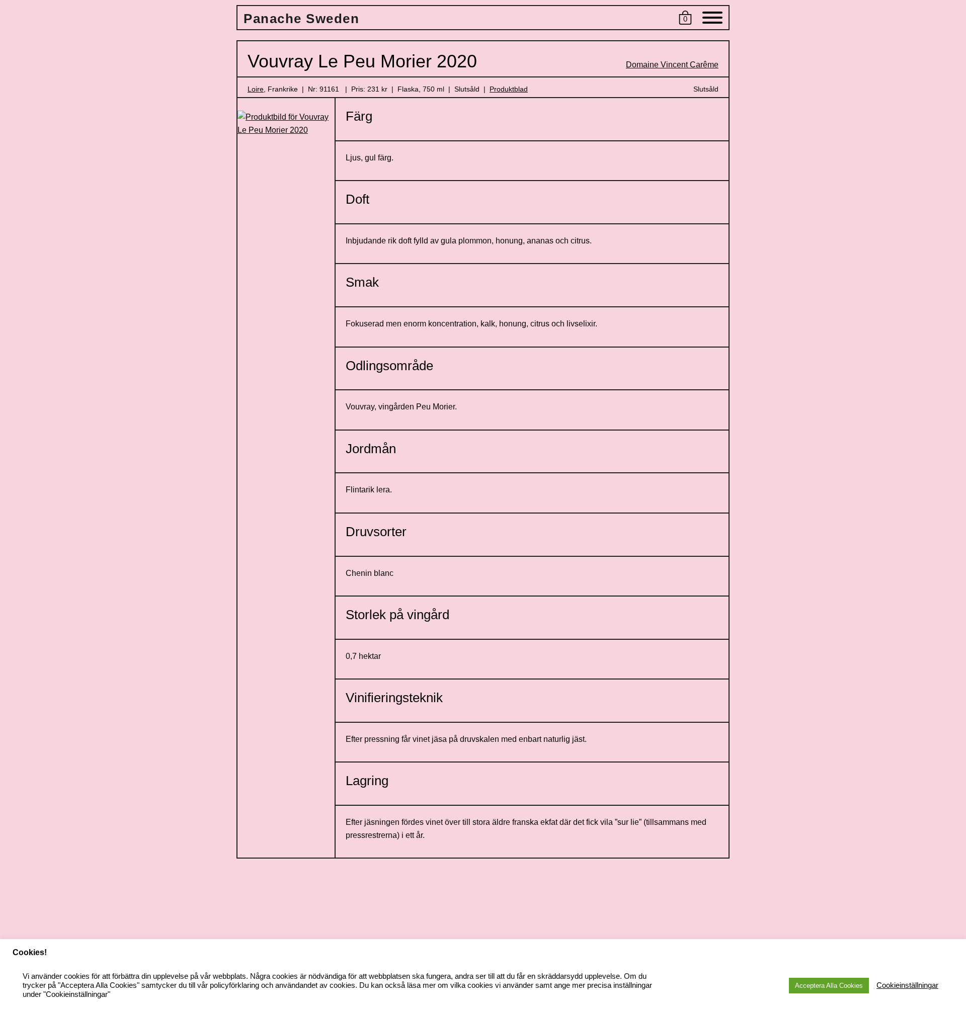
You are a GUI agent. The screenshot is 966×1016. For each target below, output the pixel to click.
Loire (256, 89)
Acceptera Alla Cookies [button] (829, 985)
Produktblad (509, 89)
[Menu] (712, 20)
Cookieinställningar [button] (907, 985)
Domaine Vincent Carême (672, 64)
